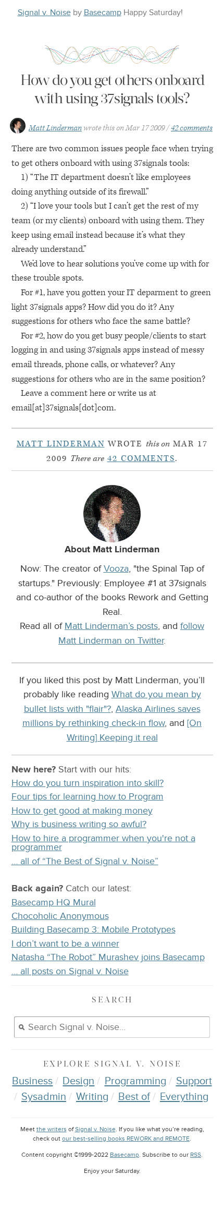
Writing (92, 1097)
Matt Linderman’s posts (111, 626)
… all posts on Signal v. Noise (70, 971)
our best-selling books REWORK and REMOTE (126, 1139)
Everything (184, 1097)
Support (194, 1081)
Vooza (116, 568)
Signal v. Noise (44, 12)
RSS (195, 1155)
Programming (135, 1081)
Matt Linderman (55, 128)
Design (78, 1081)
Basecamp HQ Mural (53, 902)
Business (32, 1081)
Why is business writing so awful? (78, 824)
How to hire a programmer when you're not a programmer (103, 843)
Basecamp (102, 12)
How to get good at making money (82, 810)
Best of (134, 1097)
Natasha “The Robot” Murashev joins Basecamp (108, 957)
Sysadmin (43, 1097)
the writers (51, 1129)
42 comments (192, 128)
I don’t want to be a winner (65, 943)
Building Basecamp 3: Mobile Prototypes (93, 929)
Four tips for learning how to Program (87, 796)
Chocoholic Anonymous (60, 916)
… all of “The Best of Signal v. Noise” (84, 861)
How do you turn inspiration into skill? (87, 783)
